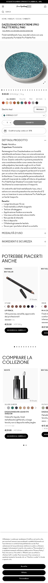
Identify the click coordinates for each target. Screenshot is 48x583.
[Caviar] (28, 306)
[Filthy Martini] (43, 407)
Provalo (40, 109)
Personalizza (24, 578)
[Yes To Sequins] (10, 102)
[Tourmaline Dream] (16, 407)
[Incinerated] (25, 102)
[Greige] (20, 306)
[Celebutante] (29, 102)
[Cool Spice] (12, 306)
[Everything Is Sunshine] (24, 407)
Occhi (18, 19)
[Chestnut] (24, 306)
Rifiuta (24, 572)
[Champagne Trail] (28, 407)
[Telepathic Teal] (12, 407)
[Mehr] (45, 306)
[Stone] (8, 306)
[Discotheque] (33, 102)
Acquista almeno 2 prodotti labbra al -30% (24, 1)
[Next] (35, 306)
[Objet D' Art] (14, 102)
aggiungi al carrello (16, 330)
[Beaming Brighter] (32, 407)
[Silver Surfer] (8, 407)
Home (4, 19)
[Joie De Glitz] (18, 102)
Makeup (11, 19)
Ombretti (26, 19)
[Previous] (5, 306)
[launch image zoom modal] (44, 82)
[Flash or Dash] (20, 407)
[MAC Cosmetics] (24, 6)
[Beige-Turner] (16, 306)
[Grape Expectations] (32, 306)
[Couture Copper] (3, 102)
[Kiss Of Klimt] (7, 102)
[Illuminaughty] (36, 102)
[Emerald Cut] (22, 102)
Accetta (24, 566)
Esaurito (30, 122)
